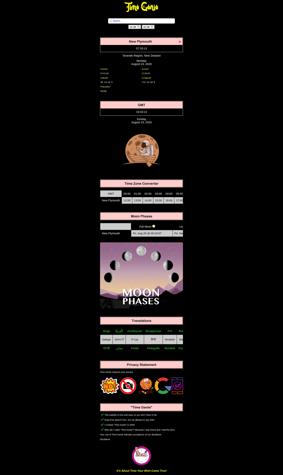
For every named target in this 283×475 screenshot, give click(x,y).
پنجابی (119, 348)
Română (169, 348)
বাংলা (169, 330)
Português (153, 348)
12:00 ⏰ (135, 27)
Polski (135, 348)
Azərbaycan (134, 331)
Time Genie (141, 7)
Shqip (106, 331)
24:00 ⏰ (148, 27)
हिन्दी (153, 339)
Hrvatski (170, 339)
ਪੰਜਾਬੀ (106, 348)
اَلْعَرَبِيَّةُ (119, 331)
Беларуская (153, 331)
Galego (106, 339)
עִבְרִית (134, 339)
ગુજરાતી (119, 339)
